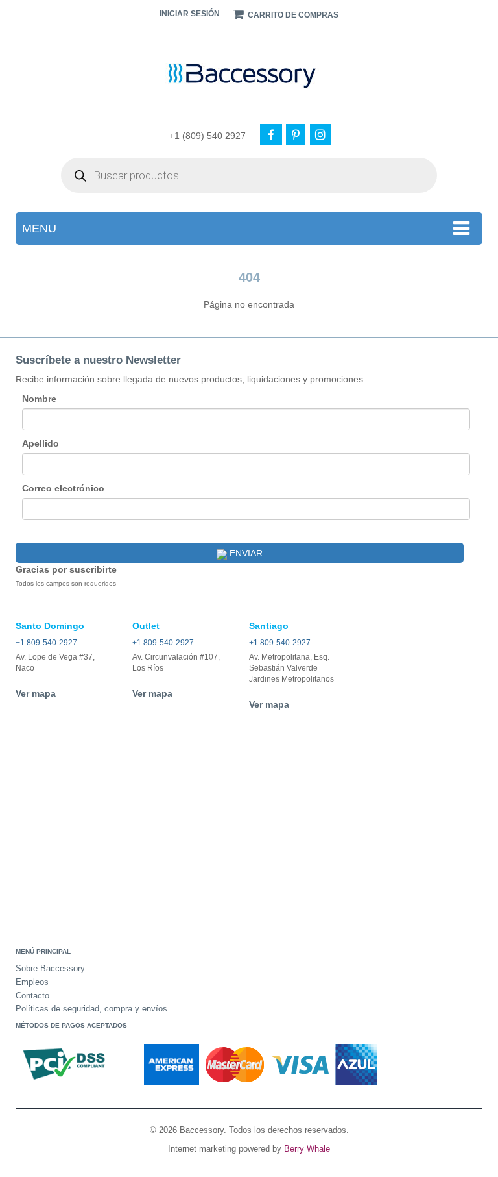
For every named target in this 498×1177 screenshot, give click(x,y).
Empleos (32, 982)
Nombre (39, 398)
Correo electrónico (63, 488)
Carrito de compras (292, 14)
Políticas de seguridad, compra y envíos (91, 1008)
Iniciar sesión (190, 13)
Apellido (40, 443)
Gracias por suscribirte (66, 569)
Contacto (32, 995)
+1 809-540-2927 (46, 642)
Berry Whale (307, 1149)
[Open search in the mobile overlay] (249, 175)
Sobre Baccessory (50, 968)
